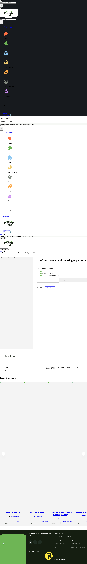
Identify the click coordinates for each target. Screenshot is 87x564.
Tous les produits (7, 132)
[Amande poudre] (13, 444)
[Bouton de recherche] (1, 129)
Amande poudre (13, 512)
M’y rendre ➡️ (7, 232)
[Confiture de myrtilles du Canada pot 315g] (60, 444)
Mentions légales (75, 543)
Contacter (6, 216)
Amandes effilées (36, 512)
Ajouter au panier (68, 280)
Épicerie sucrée (50, 286)
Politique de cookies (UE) (78, 548)
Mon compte (6, 230)
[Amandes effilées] (36, 444)
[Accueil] (2, 253)
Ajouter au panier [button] (19, 521)
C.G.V (73, 545)
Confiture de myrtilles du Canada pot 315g (61, 513)
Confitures (48, 287)
